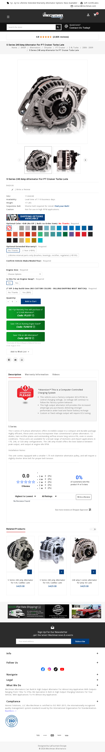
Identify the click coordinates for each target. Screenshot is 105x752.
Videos (56, 374)
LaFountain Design (58, 746)
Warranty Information (37, 374)
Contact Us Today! (80, 27)
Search (58, 27)
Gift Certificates (91, 3)
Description (14, 374)
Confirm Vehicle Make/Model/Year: (28, 261)
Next (85, 160)
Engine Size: (17, 270)
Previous (19, 160)
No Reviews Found (22, 501)
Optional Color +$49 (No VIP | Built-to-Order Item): (42, 223)
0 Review (30, 486)
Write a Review (83, 497)
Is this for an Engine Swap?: (25, 279)
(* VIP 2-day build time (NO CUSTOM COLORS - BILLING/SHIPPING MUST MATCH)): (51, 288)
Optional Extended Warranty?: (26, 246)
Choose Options (29, 572)
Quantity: (11, 298)
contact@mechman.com (85, 6)
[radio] (52, 476)
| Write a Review (20, 189)
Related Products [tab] (15, 529)
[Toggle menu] (8, 17)
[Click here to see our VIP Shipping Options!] (25, 217)
